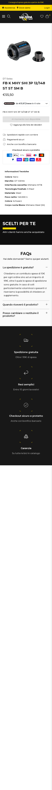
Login (47, 7)
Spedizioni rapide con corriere (22, 134)
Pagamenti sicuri (15, 139)
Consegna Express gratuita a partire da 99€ (26, 2)
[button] (8, 17)
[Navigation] (3, 16)
